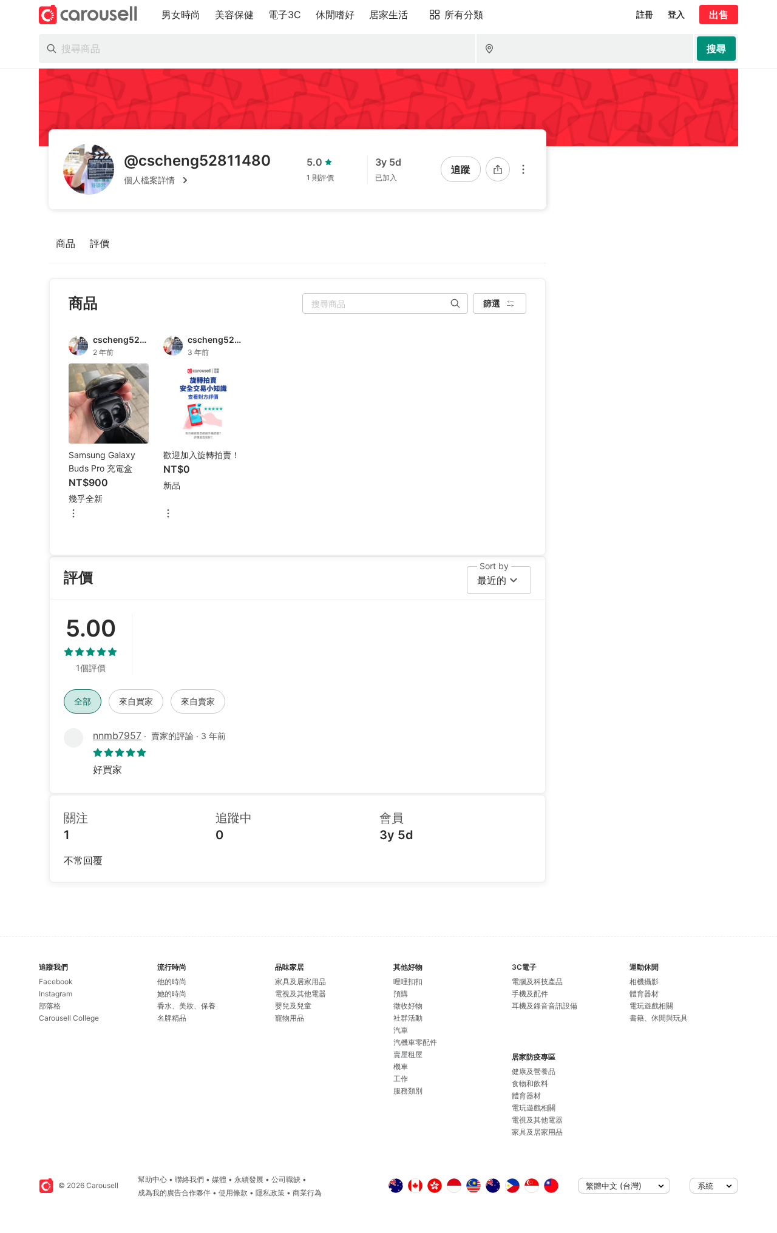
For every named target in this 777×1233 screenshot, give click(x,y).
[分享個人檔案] (498, 169)
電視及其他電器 (300, 993)
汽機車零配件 (415, 1042)
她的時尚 (171, 993)
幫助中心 (152, 1179)
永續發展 (248, 1179)
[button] (197, 180)
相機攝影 (644, 981)
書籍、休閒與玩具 (658, 1017)
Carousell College (69, 1017)
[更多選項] (523, 169)
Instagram (55, 993)
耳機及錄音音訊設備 (544, 1005)
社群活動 (407, 1017)
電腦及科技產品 (537, 981)
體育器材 (526, 1095)
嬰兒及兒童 (293, 1005)
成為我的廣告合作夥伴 (174, 1192)
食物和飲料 (530, 1083)
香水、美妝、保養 (186, 1005)
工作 (400, 1078)
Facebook (56, 981)
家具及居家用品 (300, 981)
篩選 (491, 303)
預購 (400, 993)
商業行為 (307, 1192)
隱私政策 (270, 1192)
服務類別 (407, 1090)
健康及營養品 (533, 1071)
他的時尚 (171, 981)
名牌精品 (171, 1017)
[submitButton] (716, 48)
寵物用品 (289, 1017)
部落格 (50, 1005)
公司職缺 (285, 1179)
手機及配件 (530, 993)
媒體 (219, 1179)
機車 (400, 1066)
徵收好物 (407, 1005)
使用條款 (233, 1192)
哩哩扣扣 (407, 981)
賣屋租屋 (407, 1054)
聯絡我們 (189, 1179)
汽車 (400, 1030)
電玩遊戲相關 (533, 1107)
